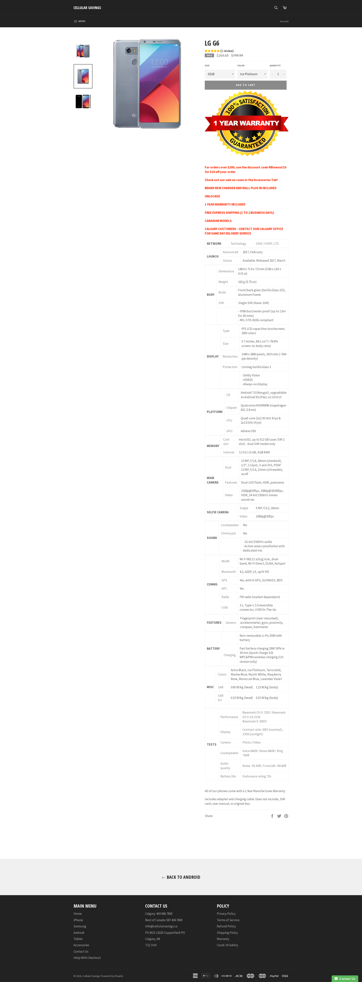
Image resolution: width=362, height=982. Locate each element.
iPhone (78, 920)
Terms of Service (228, 920)
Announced (230, 252)
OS (228, 395)
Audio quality (225, 765)
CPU (229, 420)
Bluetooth (229, 572)
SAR (220, 687)
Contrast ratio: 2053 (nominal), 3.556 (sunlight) (262, 732)
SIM (221, 303)
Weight (223, 282)
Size (207, 65)
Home (78, 914)
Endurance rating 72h (256, 776)
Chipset (231, 408)
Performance (229, 717)
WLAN (225, 561)
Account (284, 21)
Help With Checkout (87, 958)
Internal (228, 452)
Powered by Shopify (112, 976)
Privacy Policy (226, 914)
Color (240, 65)
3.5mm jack (228, 533)
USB (225, 607)
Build (222, 292)
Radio (225, 597)
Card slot (226, 441)
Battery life (228, 776)
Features (231, 482)
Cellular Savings (87, 7)
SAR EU (220, 698)
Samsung (80, 926)
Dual (228, 467)
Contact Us (81, 951)
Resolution (230, 356)
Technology (238, 243)
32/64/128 (245, 452)
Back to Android (183, 877)
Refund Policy (226, 926)
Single (244, 508)
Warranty (223, 939)
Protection (230, 367)
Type (226, 331)
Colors (222, 674)
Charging (230, 655)
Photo (246, 742)
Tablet (78, 939)
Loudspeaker (230, 525)
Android (79, 933)
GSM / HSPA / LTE (267, 243)
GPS (224, 580)
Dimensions (226, 271)
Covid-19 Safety (227, 945)
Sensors (230, 623)
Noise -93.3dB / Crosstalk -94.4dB (264, 766)
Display (225, 732)
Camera (225, 742)
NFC (224, 588)
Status (227, 260)
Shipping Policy (227, 933)
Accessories (81, 945)
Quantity (275, 65)
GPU (229, 431)
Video (229, 495)
